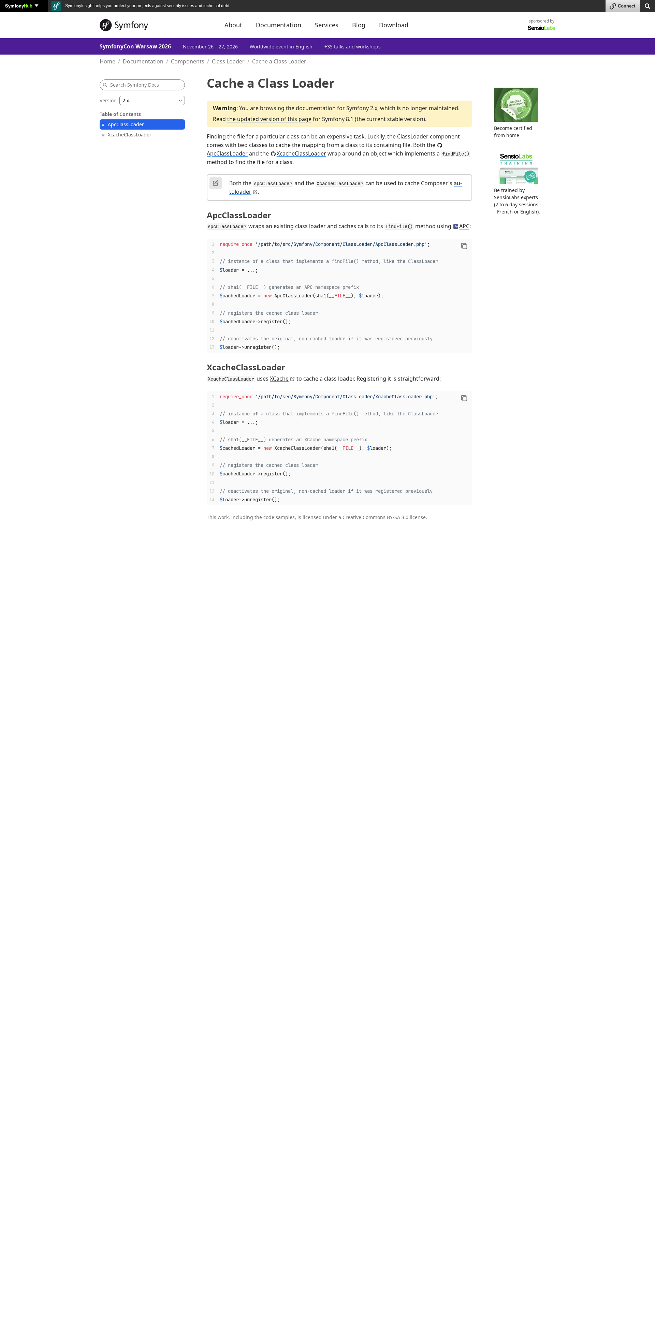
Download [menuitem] (393, 25)
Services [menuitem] (326, 25)
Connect (626, 6)
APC (464, 226)
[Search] (647, 5)
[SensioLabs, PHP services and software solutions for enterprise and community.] (541, 27)
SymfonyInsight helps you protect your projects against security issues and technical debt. (147, 5)
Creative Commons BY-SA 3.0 (375, 517)
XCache (279, 378)
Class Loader (228, 61)
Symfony (18, 5)
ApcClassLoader (126, 124)
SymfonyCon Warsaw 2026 (135, 46)
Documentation (143, 61)
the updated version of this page (269, 119)
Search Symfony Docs (134, 85)
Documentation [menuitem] (278, 25)
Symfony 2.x (361, 108)
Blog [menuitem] (358, 25)
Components (187, 61)
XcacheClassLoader (129, 134)
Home (107, 61)
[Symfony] (156, 25)
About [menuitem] (233, 25)
